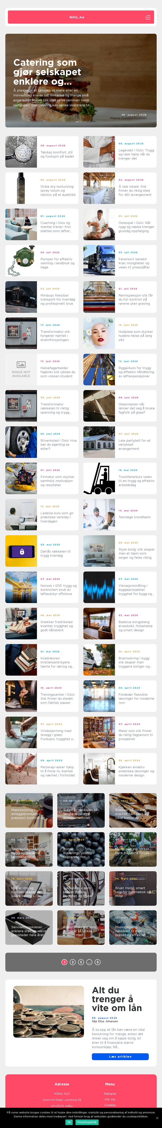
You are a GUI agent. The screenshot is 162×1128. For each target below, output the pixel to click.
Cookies (110, 1105)
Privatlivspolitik (87, 1122)
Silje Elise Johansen (105, 1021)
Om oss (110, 1099)
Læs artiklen (120, 1056)
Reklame (110, 1093)
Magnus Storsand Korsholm (128, 118)
